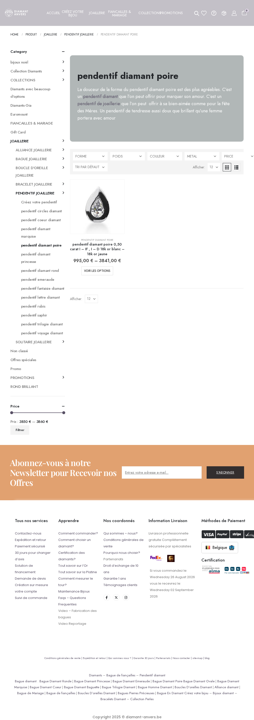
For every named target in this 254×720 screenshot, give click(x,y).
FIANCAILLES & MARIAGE (31, 123)
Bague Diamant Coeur (45, 687)
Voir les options (97, 271)
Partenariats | (164, 658)
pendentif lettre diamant (40, 297)
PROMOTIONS (22, 377)
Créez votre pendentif (39, 202)
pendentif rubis (33, 306)
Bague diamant (25, 681)
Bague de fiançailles (120, 675)
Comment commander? (78, 533)
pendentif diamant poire (97, 240)
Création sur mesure (31, 585)
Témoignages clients (120, 585)
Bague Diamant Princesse (92, 681)
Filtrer (20, 430)
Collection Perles (142, 699)
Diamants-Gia (21, 105)
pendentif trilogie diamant (42, 324)
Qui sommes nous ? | (120, 658)
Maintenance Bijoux (74, 591)
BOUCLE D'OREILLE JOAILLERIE (32, 171)
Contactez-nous (28, 533)
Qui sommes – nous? (120, 533)
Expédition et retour (30, 539)
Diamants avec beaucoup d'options (30, 92)
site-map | (198, 658)
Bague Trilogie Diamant (118, 687)
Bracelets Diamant (113, 699)
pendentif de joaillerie (98, 103)
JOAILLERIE (19, 141)
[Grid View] (227, 167)
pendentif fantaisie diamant (42, 288)
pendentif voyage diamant (42, 333)
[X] (116, 597)
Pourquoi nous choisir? (121, 552)
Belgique (219, 547)
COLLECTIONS (22, 80)
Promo (15, 369)
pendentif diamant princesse (35, 257)
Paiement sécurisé (30, 546)
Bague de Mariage (30, 693)
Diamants (95, 675)
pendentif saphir (34, 315)
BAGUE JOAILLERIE (31, 159)
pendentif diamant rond (40, 270)
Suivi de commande (31, 597)
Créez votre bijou (196, 693)
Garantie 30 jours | (144, 658)
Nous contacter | (182, 658)
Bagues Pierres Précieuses (136, 693)
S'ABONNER (225, 472)
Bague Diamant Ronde (55, 681)
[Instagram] (126, 597)
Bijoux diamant (223, 693)
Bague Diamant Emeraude (131, 681)
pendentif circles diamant (41, 211)
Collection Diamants (26, 71)
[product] (97, 207)
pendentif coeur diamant (41, 220)
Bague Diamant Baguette (81, 687)
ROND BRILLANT (24, 386)
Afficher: (199, 167)
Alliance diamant (226, 687)
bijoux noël (19, 62)
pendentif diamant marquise (35, 232)
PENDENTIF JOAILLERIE (35, 193)
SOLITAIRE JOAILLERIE (34, 342)
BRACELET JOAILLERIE (34, 184)
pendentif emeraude (37, 279)
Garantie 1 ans (114, 578)
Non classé (19, 351)
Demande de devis (30, 578)
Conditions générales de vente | (63, 658)
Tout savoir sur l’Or (73, 565)
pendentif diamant (100, 96)
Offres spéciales (23, 360)
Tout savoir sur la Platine (77, 572)
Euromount (19, 114)
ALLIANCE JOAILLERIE (34, 150)
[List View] (236, 167)
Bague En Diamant (170, 693)
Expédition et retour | (95, 658)
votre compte (26, 591)
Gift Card (18, 132)
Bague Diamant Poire (167, 681)
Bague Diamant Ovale (199, 681)
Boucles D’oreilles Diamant (193, 687)
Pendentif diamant (152, 675)
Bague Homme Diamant (155, 687)
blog (207, 658)
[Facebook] (106, 597)
